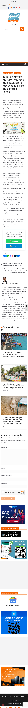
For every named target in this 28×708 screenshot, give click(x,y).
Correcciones (15, 696)
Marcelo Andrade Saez (16, 95)
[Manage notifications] (3, 705)
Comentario (5, 447)
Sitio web (4, 483)
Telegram (15, 246)
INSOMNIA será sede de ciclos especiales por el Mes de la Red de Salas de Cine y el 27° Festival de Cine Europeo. (13, 270)
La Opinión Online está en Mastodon (10, 707)
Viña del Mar (17, 73)
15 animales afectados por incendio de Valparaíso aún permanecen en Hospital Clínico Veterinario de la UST (13, 420)
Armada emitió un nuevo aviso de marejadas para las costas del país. (12, 264)
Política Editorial (5, 696)
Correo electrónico (7, 476)
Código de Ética (24, 696)
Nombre (4, 468)
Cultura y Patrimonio (8, 73)
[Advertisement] (14, 47)
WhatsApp (15, 241)
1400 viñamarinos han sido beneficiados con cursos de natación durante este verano (13, 354)
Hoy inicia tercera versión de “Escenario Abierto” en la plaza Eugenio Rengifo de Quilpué (14, 386)
